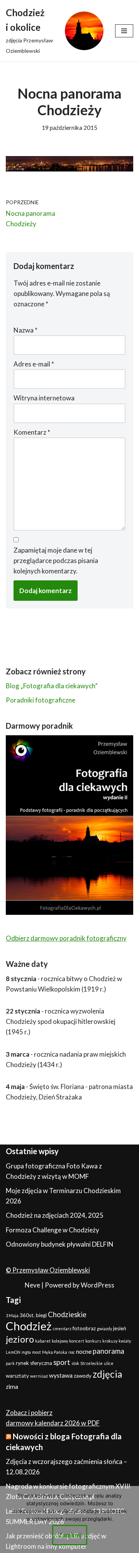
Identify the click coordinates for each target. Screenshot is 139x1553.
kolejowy (60, 1340)
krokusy (109, 1340)
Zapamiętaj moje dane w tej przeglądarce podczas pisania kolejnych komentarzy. (56, 560)
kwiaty (125, 1340)
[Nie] (129, 1519)
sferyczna (41, 1363)
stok (75, 1363)
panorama (108, 1351)
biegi (41, 1315)
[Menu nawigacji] (124, 30)
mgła (26, 1352)
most (36, 1352)
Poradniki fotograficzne (40, 700)
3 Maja (12, 1315)
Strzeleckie (91, 1363)
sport (61, 1362)
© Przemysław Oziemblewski (48, 1270)
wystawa (61, 1375)
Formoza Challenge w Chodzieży (52, 1230)
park (10, 1363)
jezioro (20, 1339)
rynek (22, 1363)
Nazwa (25, 330)
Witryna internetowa (44, 398)
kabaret (43, 1340)
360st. (27, 1315)
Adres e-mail (34, 364)
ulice (109, 1363)
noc (71, 1352)
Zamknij (69, 1535)
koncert (76, 1340)
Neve (32, 1285)
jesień (119, 1328)
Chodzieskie (67, 1314)
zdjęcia (107, 1374)
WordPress (97, 1285)
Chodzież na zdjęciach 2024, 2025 (54, 1215)
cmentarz (62, 1328)
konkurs (93, 1340)
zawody (83, 1376)
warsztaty (17, 1376)
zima (12, 1386)
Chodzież (29, 1326)
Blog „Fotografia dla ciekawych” (52, 686)
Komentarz (32, 432)
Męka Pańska (54, 1352)
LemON (13, 1352)
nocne (84, 1351)
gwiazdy (104, 1328)
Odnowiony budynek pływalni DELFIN (60, 1244)
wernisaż (39, 1375)
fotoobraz (84, 1328)
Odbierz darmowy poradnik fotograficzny (66, 938)
